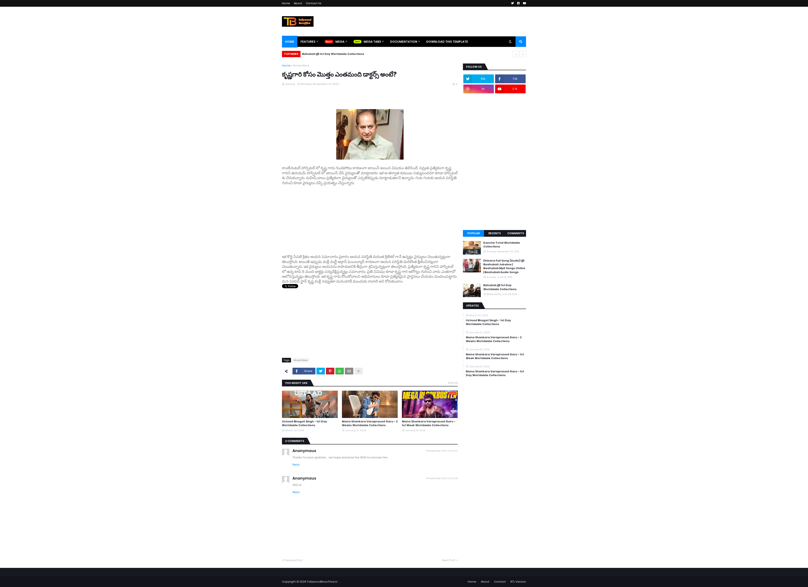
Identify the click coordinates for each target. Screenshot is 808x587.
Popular (473, 233)
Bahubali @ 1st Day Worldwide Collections (333, 54)
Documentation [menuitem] (403, 42)
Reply (296, 464)
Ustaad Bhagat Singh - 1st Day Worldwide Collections (304, 423)
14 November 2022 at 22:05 (442, 478)
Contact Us (313, 3)
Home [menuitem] (289, 42)
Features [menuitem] (307, 42)
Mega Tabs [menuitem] (372, 42)
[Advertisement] (370, 220)
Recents (494, 233)
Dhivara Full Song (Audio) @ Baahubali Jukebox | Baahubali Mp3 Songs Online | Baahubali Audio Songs (504, 266)
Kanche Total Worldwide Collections (501, 245)
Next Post (449, 560)
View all (453, 383)
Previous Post (293, 560)
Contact (500, 582)
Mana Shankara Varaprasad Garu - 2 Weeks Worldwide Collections (370, 423)
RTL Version (518, 582)
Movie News (301, 65)
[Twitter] (320, 371)
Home (286, 3)
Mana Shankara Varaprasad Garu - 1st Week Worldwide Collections (428, 423)
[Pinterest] (330, 371)
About (298, 3)
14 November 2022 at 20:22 (442, 450)
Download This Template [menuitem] (447, 42)
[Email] (349, 371)
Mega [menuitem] (339, 42)
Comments (515, 233)
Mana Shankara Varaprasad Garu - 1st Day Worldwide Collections (495, 373)
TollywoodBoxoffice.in (322, 582)
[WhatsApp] (339, 371)
